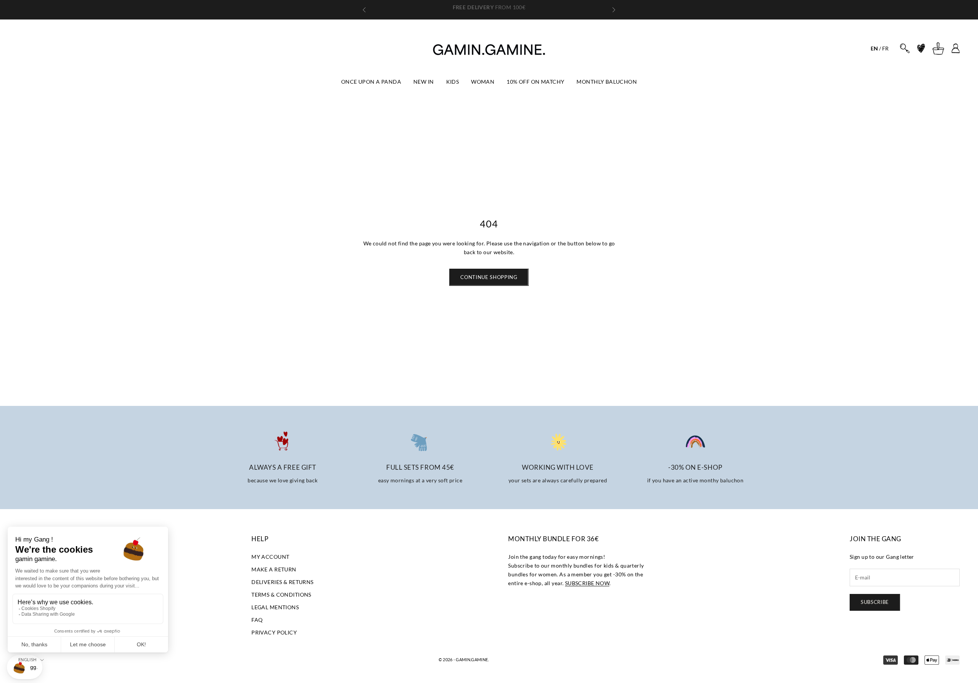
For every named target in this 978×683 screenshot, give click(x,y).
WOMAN (482, 81)
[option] (874, 48)
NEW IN (423, 81)
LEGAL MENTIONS (275, 607)
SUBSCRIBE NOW (587, 583)
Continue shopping (488, 277)
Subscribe (875, 602)
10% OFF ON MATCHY (535, 81)
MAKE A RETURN (273, 569)
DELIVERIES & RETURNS (282, 582)
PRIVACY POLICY (274, 632)
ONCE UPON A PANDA (371, 81)
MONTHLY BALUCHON (606, 81)
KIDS (452, 81)
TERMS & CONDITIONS (281, 594)
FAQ (256, 619)
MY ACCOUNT (270, 556)
